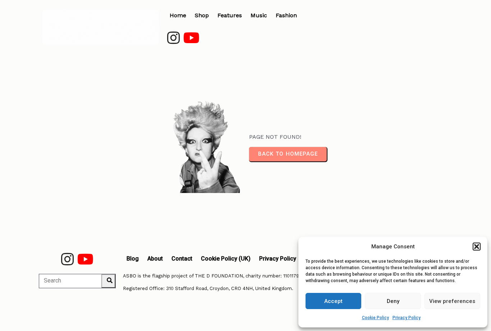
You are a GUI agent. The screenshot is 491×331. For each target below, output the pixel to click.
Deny (393, 301)
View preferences (452, 301)
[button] (476, 246)
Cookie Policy (375, 317)
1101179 (291, 276)
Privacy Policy (407, 317)
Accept (333, 301)
